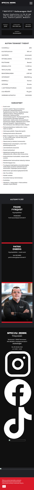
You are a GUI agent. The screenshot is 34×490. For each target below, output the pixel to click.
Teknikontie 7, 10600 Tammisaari (17, 339)
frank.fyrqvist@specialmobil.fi (17, 217)
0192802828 (17, 216)
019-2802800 (11, 341)
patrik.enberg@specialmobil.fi (17, 257)
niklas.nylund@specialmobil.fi (17, 297)
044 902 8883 (17, 255)
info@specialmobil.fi (21, 341)
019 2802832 (17, 295)
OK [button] (4, 486)
